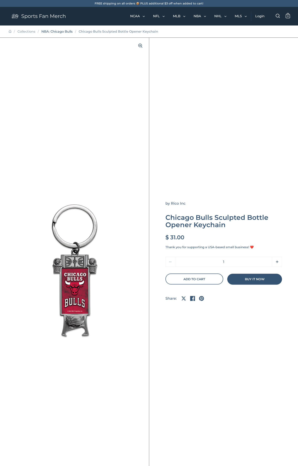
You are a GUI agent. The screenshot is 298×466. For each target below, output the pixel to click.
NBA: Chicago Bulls (57, 31)
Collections (26, 31)
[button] (277, 262)
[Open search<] (278, 16)
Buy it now (255, 279)
